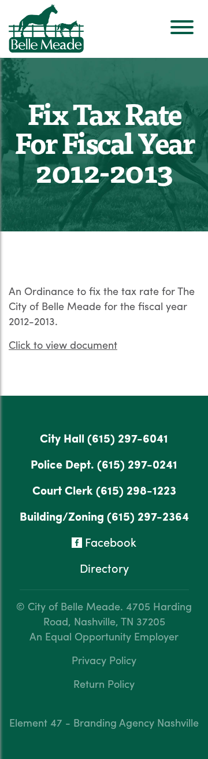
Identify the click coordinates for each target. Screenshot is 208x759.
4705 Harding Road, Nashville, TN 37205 (117, 613)
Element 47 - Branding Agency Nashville (104, 722)
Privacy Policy (104, 660)
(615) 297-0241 (137, 463)
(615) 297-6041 (127, 437)
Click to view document (63, 344)
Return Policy (104, 683)
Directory (104, 567)
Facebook (109, 541)
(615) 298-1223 (136, 489)
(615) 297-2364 (148, 515)
